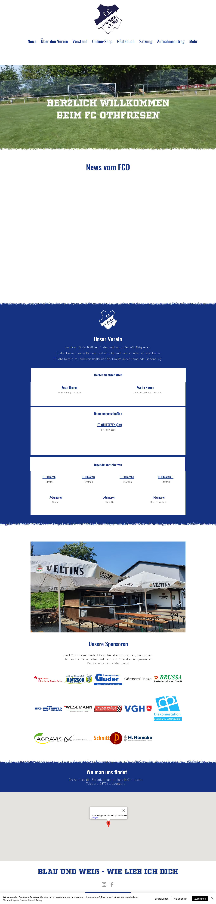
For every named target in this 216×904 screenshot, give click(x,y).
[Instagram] (104, 884)
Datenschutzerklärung (31, 900)
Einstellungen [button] (161, 898)
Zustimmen (200, 898)
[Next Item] (180, 603)
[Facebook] (112, 884)
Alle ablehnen (180, 898)
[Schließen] (212, 898)
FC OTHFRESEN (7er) (109, 424)
